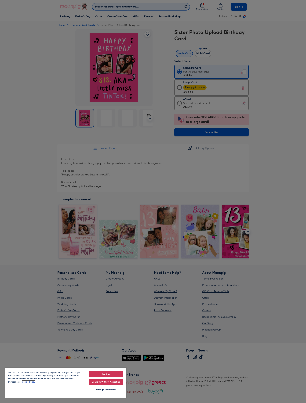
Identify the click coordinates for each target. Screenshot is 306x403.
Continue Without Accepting (106, 382)
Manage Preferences (106, 389)
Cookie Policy (28, 382)
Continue (106, 374)
